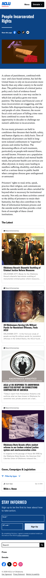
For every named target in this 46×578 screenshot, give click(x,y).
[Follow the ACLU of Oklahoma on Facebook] (4, 564)
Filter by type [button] (11, 476)
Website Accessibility (32, 574)
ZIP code (6, 525)
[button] (23, 32)
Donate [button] (36, 4)
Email (5, 517)
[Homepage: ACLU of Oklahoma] (9, 4)
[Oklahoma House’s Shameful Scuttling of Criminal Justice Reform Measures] (23, 255)
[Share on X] (19, 33)
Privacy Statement (19, 574)
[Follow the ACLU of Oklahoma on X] (9, 564)
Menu (27, 4)
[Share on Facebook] (14, 33)
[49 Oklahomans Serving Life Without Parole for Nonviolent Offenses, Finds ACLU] (23, 314)
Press (4, 552)
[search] (42, 545)
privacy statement (23, 535)
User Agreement (7, 574)
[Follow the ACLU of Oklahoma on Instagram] (20, 564)
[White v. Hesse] (23, 486)
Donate (5, 557)
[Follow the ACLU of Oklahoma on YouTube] (15, 564)
